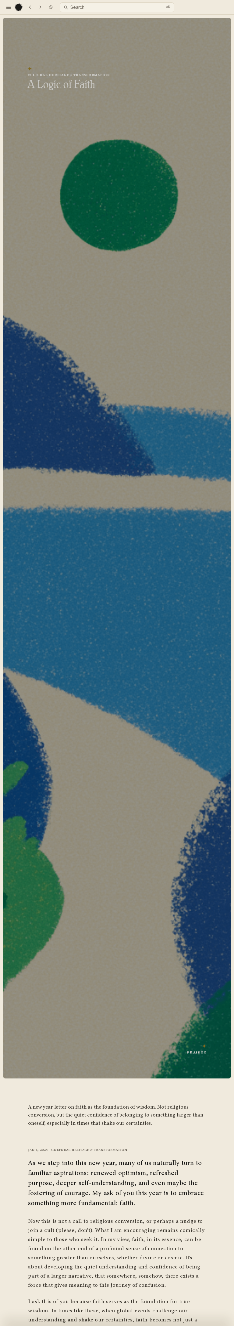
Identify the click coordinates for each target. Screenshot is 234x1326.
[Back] (30, 7)
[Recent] (50, 7)
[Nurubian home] (19, 7)
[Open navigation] (8, 7)
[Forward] (40, 7)
